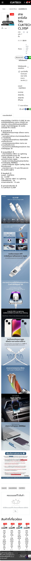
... (7, 9)
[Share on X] (28, 109)
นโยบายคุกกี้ (4, 558)
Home (4, 9)
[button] (25, 2)
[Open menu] (2, 2)
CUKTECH (22, 88)
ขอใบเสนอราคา (23, 60)
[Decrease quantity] (23, 49)
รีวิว (15, 511)
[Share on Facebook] (26, 109)
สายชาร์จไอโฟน (7, 154)
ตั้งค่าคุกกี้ (23, 556)
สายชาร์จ (21, 95)
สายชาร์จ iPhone (13, 9)
